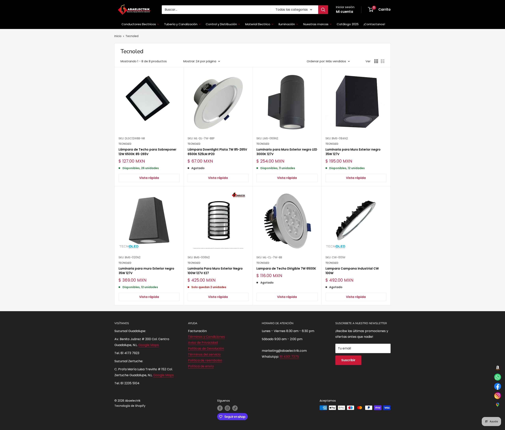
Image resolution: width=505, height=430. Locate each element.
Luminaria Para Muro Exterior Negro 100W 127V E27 (215, 270)
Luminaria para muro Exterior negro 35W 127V (146, 270)
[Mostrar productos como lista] (382, 61)
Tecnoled (131, 36)
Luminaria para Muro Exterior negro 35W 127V (353, 151)
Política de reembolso (205, 360)
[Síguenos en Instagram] (227, 408)
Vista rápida (149, 178)
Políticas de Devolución (206, 348)
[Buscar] (323, 9)
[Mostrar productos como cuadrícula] (376, 61)
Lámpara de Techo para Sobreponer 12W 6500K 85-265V (147, 151)
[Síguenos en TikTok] (235, 408)
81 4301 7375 (289, 356)
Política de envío (201, 366)
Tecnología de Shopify (129, 406)
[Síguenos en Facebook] (220, 408)
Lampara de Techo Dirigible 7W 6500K (286, 268)
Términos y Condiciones (206, 336)
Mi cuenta (344, 11)
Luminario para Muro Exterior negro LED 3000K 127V (286, 151)
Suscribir (348, 360)
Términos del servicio (204, 354)
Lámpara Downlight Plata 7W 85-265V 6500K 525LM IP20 (217, 151)
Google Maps (148, 345)
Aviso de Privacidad (203, 342)
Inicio (118, 36)
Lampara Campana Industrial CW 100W (352, 270)
